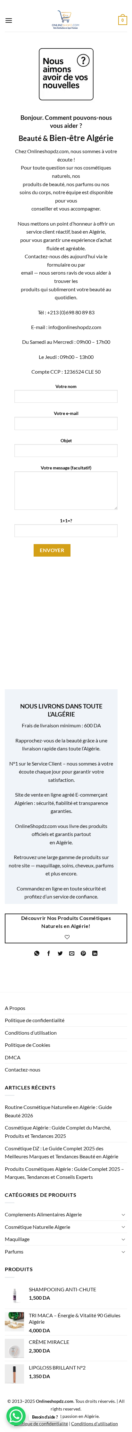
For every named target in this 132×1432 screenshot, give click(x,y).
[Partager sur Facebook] (48, 953)
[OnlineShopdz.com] (65, 20)
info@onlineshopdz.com (74, 327)
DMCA (13, 1057)
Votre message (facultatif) (66, 467)
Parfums (14, 1251)
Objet (66, 440)
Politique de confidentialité (34, 1020)
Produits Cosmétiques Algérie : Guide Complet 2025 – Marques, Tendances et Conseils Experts (64, 1173)
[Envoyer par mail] (72, 953)
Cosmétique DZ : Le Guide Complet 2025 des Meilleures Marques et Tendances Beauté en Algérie (61, 1152)
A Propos (15, 1008)
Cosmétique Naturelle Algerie (37, 1227)
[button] (8, 20)
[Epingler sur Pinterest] (83, 953)
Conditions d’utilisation (31, 1033)
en (52, 842)
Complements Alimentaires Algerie (43, 1214)
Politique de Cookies (27, 1045)
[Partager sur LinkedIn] (95, 953)
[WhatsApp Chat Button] (16, 1416)
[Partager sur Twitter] (60, 953)
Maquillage (17, 1239)
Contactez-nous (22, 1069)
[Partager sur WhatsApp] (37, 953)
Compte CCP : (47, 371)
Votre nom (66, 386)
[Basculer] (123, 1214)
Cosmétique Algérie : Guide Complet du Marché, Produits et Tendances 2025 (58, 1131)
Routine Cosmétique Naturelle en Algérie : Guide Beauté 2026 (58, 1111)
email (27, 272)
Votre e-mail (66, 413)
